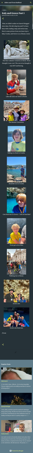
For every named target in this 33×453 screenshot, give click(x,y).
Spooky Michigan (5, 406)
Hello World (4, 381)
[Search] (31, 2)
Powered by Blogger (17, 450)
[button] (3, 19)
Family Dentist (5, 433)
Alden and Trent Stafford (12, 2)
